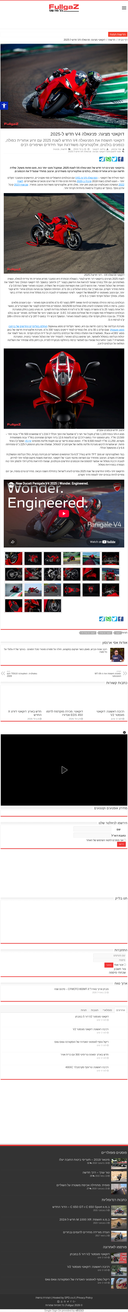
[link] (4, 106)
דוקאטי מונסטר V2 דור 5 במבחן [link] (92, 1016)
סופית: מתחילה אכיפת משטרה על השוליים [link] (83, 1185)
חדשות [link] (112, 39)
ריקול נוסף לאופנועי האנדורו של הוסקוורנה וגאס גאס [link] (81, 1042)
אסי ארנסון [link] (116, 149)
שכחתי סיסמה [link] (117, 972)
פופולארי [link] (107, 1010)
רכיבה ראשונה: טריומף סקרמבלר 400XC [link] (87, 1067)
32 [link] (88, 1163)
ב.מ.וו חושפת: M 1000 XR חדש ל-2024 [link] (84, 1219)
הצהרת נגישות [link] (43, 1297)
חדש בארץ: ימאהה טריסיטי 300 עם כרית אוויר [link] (85, 1054)
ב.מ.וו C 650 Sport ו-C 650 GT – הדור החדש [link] (81, 1207)
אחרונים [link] (120, 1010)
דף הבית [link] (122, 39)
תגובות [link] (94, 1010)
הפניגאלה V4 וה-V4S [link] (86, 178)
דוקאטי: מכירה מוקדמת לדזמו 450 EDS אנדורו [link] (64, 713)
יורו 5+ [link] (28, 441)
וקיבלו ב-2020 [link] (84, 181)
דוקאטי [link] (118, 633)
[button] (124, 732)
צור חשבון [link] (120, 969)
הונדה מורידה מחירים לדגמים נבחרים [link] (86, 1232)
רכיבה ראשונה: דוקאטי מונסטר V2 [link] (91, 1029)
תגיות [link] (84, 1010)
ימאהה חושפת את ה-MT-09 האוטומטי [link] (108, 673)
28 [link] (91, 1176)
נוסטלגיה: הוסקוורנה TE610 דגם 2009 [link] (22, 673)
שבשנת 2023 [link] (21, 184)
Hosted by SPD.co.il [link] (64, 1297)
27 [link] (88, 1188)
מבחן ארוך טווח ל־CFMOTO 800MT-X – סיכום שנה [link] (81, 989)
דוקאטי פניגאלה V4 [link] (88, 633)
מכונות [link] (56, 149)
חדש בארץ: (101, 34)
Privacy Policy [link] (85, 1297)
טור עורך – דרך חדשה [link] (96, 1172)
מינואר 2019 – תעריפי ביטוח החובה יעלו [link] (84, 1159)
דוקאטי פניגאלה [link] (105, 633)
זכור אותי (118, 965)
